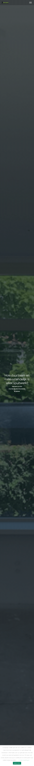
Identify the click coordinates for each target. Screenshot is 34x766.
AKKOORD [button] (17, 763)
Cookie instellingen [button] (24, 760)
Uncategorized (20, 389)
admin (18, 391)
